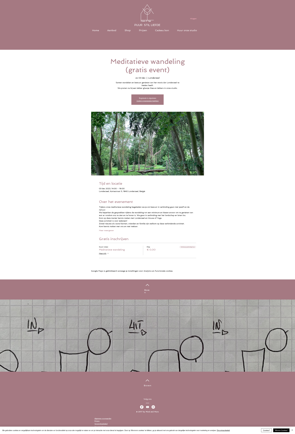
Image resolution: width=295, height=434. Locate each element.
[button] (114, 30)
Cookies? (266, 430)
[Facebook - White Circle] (141, 407)
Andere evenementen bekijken (147, 101)
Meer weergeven (106, 230)
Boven (147, 385)
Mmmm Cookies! (281, 430)
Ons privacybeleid (223, 430)
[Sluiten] (292, 430)
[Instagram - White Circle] (153, 407)
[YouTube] (147, 407)
